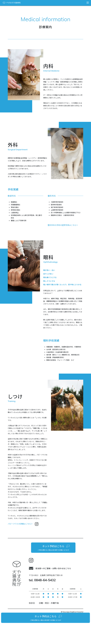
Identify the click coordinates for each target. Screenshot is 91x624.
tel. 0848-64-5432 (42, 580)
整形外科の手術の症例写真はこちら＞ (63, 225)
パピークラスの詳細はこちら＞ (20, 523)
